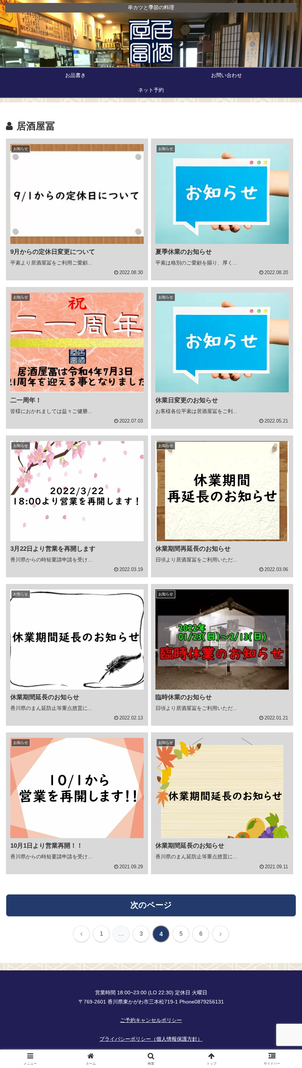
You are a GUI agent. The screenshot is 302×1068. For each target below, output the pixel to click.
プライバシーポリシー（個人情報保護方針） (151, 1039)
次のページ (151, 905)
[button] (279, 972)
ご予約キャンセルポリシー (151, 1020)
